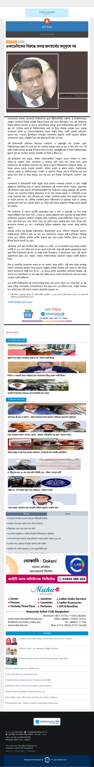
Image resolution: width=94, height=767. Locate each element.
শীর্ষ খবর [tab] (26, 514)
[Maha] (47, 606)
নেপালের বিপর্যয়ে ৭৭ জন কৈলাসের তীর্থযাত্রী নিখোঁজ (27, 518)
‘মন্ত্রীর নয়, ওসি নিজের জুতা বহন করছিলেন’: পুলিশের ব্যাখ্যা (30, 490)
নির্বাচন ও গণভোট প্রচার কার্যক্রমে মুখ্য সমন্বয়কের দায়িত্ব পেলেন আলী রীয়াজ (36, 375)
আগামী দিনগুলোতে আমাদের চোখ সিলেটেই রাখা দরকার (28, 393)
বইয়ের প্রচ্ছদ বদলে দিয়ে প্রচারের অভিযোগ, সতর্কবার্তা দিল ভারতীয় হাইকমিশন (37, 452)
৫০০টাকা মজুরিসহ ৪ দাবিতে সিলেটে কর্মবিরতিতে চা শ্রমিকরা (31, 533)
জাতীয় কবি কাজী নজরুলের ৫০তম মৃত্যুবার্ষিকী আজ (27, 548)
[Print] (21, 42)
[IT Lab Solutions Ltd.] (47, 569)
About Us (9, 751)
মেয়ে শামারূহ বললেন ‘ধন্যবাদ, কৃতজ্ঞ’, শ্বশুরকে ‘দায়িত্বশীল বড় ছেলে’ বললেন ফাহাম (39, 434)
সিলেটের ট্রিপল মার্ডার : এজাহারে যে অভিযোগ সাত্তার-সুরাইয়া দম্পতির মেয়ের (32, 703)
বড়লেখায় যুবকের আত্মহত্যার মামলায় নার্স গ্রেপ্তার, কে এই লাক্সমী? (29, 680)
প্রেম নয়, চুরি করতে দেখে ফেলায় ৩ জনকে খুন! (22, 674)
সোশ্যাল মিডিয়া (11, 42)
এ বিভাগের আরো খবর (16, 399)
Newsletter (31, 751)
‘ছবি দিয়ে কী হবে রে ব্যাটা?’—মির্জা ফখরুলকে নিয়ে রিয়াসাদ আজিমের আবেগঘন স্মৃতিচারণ (42, 417)
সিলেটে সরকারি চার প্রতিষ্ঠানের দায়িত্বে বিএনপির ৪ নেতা (26, 692)
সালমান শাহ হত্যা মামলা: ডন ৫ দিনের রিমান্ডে (25, 523)
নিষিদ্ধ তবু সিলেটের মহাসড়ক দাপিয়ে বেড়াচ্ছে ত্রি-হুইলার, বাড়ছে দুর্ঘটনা (44, 658)
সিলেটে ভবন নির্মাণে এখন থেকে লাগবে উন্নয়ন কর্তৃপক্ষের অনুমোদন (29, 686)
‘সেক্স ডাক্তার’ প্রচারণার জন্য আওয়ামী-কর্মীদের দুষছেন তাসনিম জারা (33, 507)
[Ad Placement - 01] (47, 13)
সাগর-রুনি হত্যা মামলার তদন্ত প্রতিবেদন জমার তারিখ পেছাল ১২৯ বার (34, 538)
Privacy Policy (20, 751)
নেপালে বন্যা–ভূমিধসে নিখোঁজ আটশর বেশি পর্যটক (27, 543)
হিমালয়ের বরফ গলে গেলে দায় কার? (22, 528)
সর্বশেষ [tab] (67, 514)
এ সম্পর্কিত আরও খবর (16, 340)
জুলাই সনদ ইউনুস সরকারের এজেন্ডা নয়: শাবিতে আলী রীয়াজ (31, 358)
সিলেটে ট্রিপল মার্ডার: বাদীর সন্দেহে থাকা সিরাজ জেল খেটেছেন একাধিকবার (32, 697)
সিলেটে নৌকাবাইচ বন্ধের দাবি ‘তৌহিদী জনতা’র (23, 668)
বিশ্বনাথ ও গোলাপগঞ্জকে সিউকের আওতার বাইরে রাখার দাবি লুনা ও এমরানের (46, 639)
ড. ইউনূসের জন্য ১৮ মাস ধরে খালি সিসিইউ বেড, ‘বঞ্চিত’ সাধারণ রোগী (34, 472)
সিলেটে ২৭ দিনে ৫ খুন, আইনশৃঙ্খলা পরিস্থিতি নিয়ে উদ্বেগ (39, 648)
